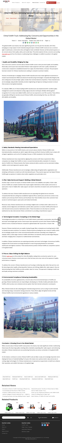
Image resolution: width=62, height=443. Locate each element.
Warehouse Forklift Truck (53, 376)
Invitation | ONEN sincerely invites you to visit (13, 392)
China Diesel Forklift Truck (25, 379)
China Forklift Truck (6, 376)
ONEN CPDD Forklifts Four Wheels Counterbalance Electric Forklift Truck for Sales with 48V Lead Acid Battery (20, 412)
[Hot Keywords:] (57, 3)
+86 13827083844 (43, 417)
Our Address (31, 418)
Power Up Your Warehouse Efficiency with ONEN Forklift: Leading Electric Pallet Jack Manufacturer (45, 392)
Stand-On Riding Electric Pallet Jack (40, 394)
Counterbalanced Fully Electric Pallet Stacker (13, 390)
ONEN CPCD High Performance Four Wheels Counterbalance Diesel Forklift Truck (31, 412)
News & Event (5, 431)
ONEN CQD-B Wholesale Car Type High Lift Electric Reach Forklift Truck (52, 412)
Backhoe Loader (26, 431)
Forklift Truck (14, 379)
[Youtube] (47, 425)
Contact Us (55, 417)
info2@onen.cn (51, 2)
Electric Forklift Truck (28, 376)
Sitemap (47, 437)
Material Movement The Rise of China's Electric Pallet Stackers (45, 389)
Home (3, 425)
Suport (3, 429)
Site (49, 40)
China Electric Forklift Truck (37, 379)
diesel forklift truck (6, 379)
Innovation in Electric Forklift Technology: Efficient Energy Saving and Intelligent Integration (16, 389)
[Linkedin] (45, 425)
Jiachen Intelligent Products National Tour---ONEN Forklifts (16, 394)
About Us (4, 427)
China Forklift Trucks (49, 379)
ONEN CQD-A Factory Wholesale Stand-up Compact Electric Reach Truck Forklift (42, 412)
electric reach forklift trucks (40, 376)
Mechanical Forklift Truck (17, 376)
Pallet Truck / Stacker (27, 427)
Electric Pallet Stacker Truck (38, 390)
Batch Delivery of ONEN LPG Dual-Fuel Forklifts (43, 396)
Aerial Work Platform (27, 429)
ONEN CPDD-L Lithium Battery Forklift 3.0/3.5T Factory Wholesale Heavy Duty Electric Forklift (9, 412)
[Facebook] (42, 425)
